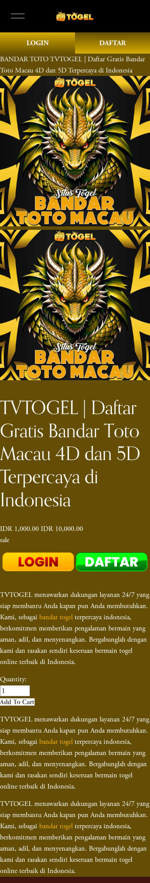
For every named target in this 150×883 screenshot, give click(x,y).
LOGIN (38, 43)
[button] (17, 702)
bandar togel (56, 617)
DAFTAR (112, 43)
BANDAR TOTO (24, 59)
